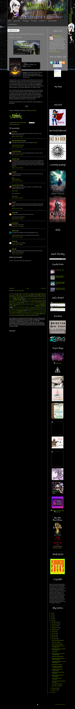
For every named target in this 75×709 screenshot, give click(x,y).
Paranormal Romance (57, 73)
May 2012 (54, 635)
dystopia (37, 301)
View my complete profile (54, 51)
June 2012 (54, 633)
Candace (13, 241)
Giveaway (19, 302)
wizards (25, 315)
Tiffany (13, 131)
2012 (52, 620)
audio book (20, 296)
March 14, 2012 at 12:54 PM (17, 226)
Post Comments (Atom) (19, 290)
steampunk (33, 310)
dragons (32, 301)
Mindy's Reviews (40, 306)
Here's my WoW (15, 190)
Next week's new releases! (57, 664)
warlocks (44, 313)
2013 (52, 618)
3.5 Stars (23, 295)
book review (18, 300)
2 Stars (15, 293)
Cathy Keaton (14, 158)
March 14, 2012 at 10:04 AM (17, 218)
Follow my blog (58, 76)
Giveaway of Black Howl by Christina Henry (57, 670)
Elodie (13, 249)
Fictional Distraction (16, 179)
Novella (43, 307)
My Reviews (16, 21)
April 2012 (54, 636)
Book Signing (28, 300)
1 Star (10, 293)
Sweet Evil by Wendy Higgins (57, 644)
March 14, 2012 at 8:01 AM (17, 197)
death (20, 301)
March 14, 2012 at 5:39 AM (17, 167)
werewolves (13, 315)
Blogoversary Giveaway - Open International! (58, 675)
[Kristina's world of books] (57, 375)
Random (37, 309)
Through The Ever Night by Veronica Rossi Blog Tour (60, 283)
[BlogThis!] (30, 122)
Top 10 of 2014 (16, 313)
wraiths (30, 315)
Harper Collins (12, 304)
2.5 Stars (20, 293)
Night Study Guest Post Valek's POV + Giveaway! (60, 289)
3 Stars (17, 295)
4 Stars (29, 295)
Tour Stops (34, 21)
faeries (42, 301)
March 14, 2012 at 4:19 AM (17, 147)
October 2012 (55, 625)
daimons (15, 301)
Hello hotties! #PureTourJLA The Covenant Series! (58, 646)
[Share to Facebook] (32, 122)
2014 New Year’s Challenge (29, 293)
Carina (13, 172)
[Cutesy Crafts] (57, 511)
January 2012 (54, 690)
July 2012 (54, 631)
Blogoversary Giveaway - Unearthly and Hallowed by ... (58, 649)
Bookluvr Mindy (19, 122)
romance (20, 311)
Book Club (11, 300)
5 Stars (42, 295)
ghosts (15, 302)
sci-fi (28, 310)
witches (20, 315)
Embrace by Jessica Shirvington (58, 640)
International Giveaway (20, 306)
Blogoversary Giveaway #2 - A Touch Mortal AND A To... (59, 662)
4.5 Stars (35, 295)
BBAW (37, 296)
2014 (52, 616)
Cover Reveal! (54, 651)
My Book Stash (29, 307)
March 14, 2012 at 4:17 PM (17, 253)
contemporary (39, 300)
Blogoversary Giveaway (39, 298)
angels (10, 296)
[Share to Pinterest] (34, 122)
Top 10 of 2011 (32, 312)
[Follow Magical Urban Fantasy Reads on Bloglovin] (57, 66)
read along (42, 309)
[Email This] (29, 122)
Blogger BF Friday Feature (28, 298)
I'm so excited (36, 304)
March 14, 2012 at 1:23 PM (17, 237)
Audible (60, 196)
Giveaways (25, 21)
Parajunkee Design (60, 704)
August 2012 (54, 629)
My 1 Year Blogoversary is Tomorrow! (57, 678)
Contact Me (42, 21)
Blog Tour (17, 298)
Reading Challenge (12, 310)
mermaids (31, 306)
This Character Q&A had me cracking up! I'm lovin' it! (57, 667)
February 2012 (55, 688)
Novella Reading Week (13, 309)
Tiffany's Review (24, 312)
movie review (15, 307)
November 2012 (55, 624)
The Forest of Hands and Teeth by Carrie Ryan (58, 681)
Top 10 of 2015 (24, 313)
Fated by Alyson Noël (59, 270)
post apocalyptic (30, 309)
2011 (52, 692)
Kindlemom (14, 230)
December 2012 (55, 622)
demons (23, 301)
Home (9, 21)
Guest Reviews (12, 24)
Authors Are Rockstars (29, 296)
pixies (24, 309)
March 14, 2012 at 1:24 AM (17, 136)
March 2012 (54, 638)
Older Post (43, 288)
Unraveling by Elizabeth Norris (57, 656)
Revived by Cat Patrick (56, 642)
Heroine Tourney (22, 304)
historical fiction (29, 304)
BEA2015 (41, 296)
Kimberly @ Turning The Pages (18, 145)
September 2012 (55, 627)
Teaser (10, 312)
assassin (15, 296)
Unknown (14, 212)
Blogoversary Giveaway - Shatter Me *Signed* (58, 673)
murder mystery (22, 307)
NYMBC (20, 309)
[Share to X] (31, 122)
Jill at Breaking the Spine (30, 110)
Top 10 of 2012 (39, 312)
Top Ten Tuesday (31, 313)
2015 (52, 615)
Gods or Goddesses (34, 302)
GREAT (16, 193)
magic (27, 306)
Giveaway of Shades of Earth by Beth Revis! (59, 276)
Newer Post (12, 288)
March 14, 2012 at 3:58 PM (17, 244)
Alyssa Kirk (14, 223)
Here (24, 217)
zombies (35, 315)
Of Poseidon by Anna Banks (57, 684)
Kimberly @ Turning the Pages (18, 140)
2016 (52, 613)
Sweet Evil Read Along (40, 310)
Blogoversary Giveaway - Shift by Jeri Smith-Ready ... (58, 654)
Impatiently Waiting (16, 124)
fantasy (10, 302)
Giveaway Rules (27, 302)
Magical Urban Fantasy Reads (56, 71)
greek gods (42, 302)
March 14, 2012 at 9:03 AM (17, 208)
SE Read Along (52, 21)
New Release (37, 307)
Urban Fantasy (56, 74)
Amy (13, 202)
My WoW (35, 142)
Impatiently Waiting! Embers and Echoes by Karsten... (58, 659)
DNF (28, 301)
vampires (38, 313)
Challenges (34, 300)
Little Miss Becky (15, 151)
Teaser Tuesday (16, 312)
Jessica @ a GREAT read (16, 185)
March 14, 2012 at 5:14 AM (17, 154)
